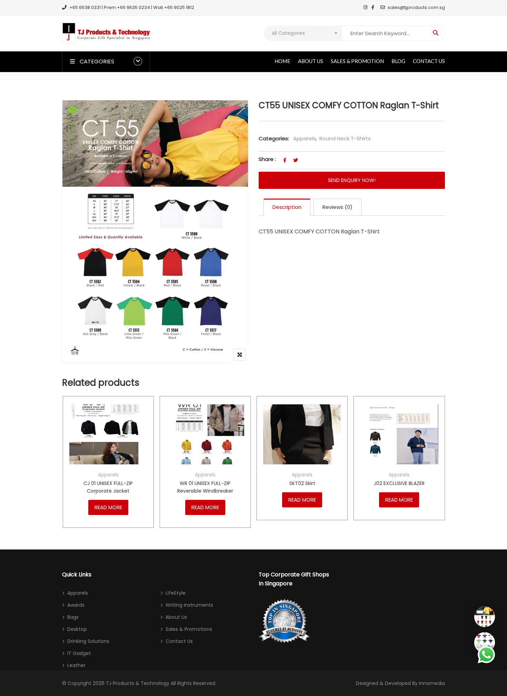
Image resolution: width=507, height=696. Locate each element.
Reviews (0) (337, 207)
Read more (108, 507)
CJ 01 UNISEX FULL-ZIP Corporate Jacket (108, 487)
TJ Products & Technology (137, 683)
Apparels (304, 138)
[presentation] (67, 468)
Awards (75, 605)
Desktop (77, 629)
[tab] (287, 207)
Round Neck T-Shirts (345, 138)
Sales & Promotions (189, 629)
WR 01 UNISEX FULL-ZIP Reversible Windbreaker (205, 487)
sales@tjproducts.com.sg (416, 7)
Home (282, 61)
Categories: (274, 138)
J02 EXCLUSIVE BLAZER (399, 483)
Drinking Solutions (88, 641)
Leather (76, 665)
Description (286, 207)
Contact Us (429, 61)
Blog (398, 61)
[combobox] (302, 33)
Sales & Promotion (357, 61)
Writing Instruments (189, 605)
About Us (310, 61)
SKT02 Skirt (302, 483)
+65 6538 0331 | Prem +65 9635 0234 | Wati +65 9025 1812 (131, 7)
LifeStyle (176, 592)
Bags (73, 617)
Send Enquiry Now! (352, 180)
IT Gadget (79, 653)
